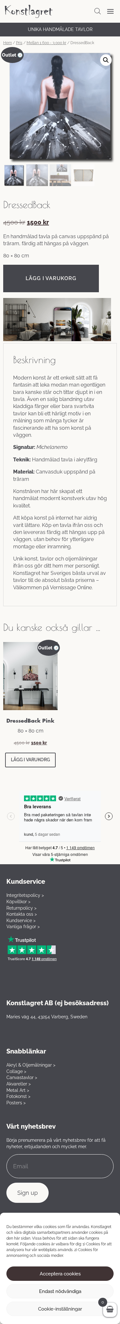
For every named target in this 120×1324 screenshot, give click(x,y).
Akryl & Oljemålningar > (30, 1065)
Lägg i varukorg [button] (30, 759)
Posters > (16, 1102)
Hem (7, 43)
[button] (106, 60)
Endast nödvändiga (60, 1291)
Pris (19, 43)
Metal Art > (17, 1090)
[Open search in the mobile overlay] (97, 11)
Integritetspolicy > (25, 895)
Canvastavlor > (21, 1077)
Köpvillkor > (18, 901)
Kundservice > (21, 920)
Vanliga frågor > (23, 926)
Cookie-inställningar (60, 1309)
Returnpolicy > (21, 908)
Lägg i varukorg (51, 278)
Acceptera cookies (60, 1274)
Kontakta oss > (21, 914)
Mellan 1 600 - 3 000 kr (46, 43)
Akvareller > (18, 1083)
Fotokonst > (18, 1096)
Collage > (16, 1071)
